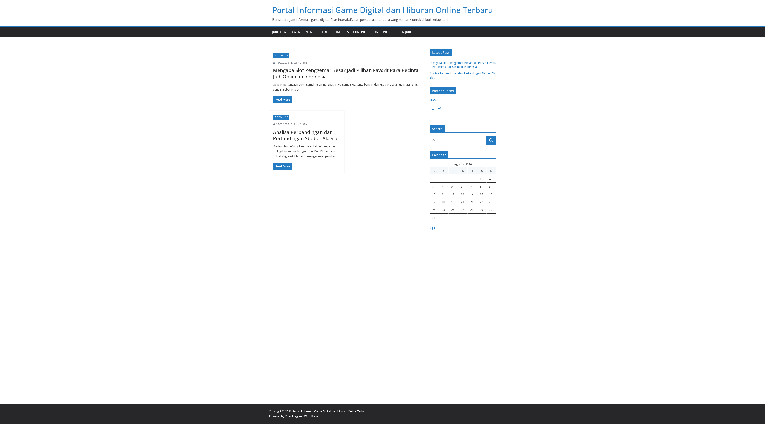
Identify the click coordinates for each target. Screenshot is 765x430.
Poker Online (330, 32)
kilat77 (434, 100)
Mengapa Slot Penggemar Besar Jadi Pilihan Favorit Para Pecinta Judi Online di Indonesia (346, 73)
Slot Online (356, 32)
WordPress (311, 416)
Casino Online (303, 32)
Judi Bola (279, 32)
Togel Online (382, 32)
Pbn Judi (405, 32)
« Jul (432, 228)
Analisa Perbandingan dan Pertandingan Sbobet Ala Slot (306, 135)
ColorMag (291, 416)
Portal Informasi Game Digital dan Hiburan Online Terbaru (382, 9)
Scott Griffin (300, 62)
